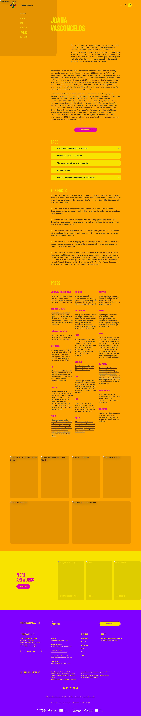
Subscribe (109, 624)
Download (34, 457)
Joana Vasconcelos (27, 5)
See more (23, 586)
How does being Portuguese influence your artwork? (76, 178)
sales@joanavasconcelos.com (59, 652)
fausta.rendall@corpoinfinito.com (60, 663)
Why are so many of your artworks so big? (72, 163)
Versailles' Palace (75, 78)
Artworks (84, 642)
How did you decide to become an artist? (72, 149)
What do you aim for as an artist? (69, 156)
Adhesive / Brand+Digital (83, 703)
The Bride (84, 71)
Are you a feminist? (64, 170)
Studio (83, 652)
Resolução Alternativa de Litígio (73, 697)
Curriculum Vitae (86, 130)
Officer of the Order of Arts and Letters (73, 112)
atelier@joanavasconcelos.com (59, 640)
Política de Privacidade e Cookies (55, 697)
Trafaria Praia (110, 73)
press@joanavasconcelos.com (109, 640)
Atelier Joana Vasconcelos (95, 115)
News (83, 655)
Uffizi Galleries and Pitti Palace (79, 87)
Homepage (84, 638)
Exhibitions (84, 645)
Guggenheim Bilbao (75, 82)
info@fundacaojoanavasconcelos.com (61, 657)
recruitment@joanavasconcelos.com (61, 646)
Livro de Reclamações (89, 697)
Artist (83, 648)
